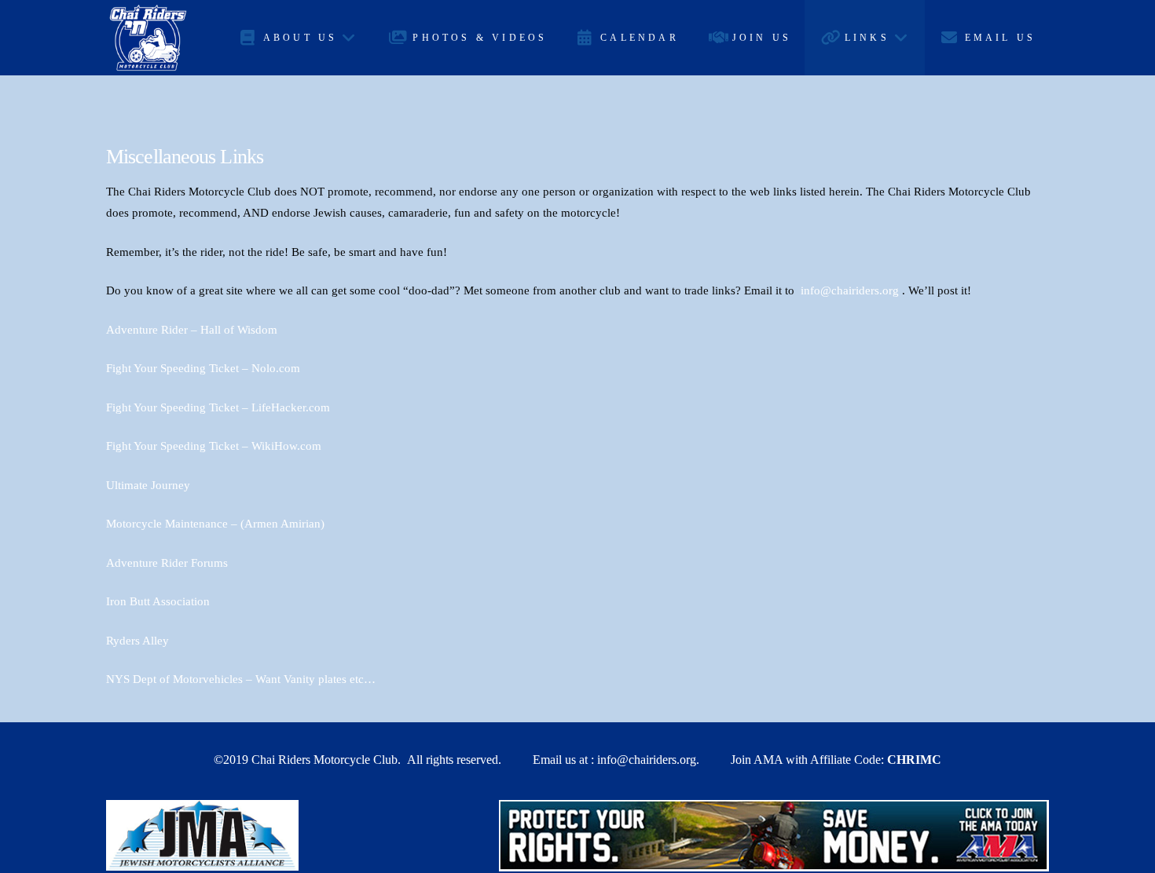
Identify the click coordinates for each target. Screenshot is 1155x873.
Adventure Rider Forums (167, 563)
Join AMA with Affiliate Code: (836, 759)
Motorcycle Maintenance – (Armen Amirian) (215, 523)
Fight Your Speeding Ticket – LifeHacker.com (218, 407)
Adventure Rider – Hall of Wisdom (191, 329)
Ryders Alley (137, 640)
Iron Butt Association (158, 601)
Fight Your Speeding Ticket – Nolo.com (203, 368)
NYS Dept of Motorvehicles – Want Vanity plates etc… (241, 679)
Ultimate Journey (148, 485)
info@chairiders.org (850, 290)
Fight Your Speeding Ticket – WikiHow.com (213, 446)
